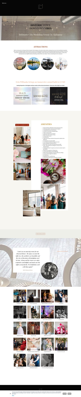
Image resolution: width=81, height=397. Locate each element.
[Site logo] (40, 8)
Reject (69, 393)
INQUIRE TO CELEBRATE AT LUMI (22, 125)
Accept (64, 393)
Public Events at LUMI (40, 233)
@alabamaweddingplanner (62, 251)
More (13, 395)
